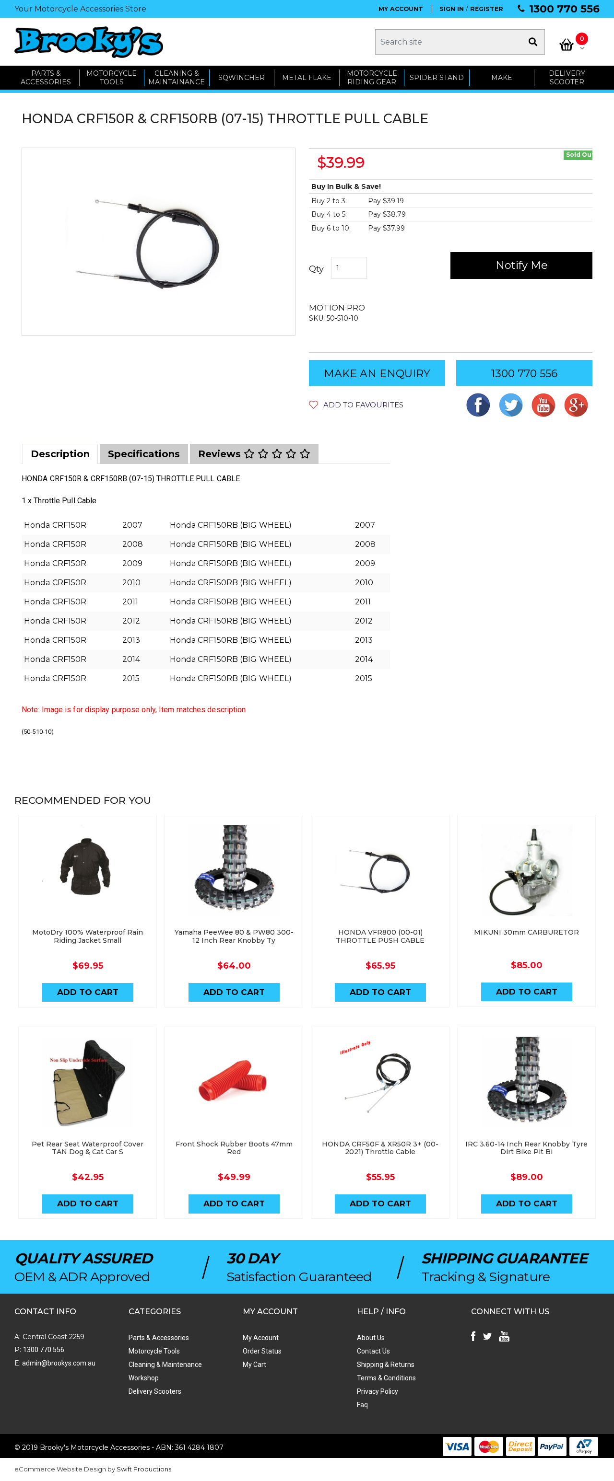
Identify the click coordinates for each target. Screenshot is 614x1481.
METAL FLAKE (306, 77)
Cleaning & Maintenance (165, 1364)
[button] (356, 404)
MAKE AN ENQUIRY (377, 373)
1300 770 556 (564, 8)
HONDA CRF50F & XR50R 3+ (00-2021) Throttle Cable (380, 1148)
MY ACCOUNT (400, 8)
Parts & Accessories (159, 1338)
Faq (362, 1405)
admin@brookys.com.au (58, 1363)
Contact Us (373, 1351)
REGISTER (486, 8)
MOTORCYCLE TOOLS (111, 77)
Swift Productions (144, 1469)
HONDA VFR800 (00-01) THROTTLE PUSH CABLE (380, 936)
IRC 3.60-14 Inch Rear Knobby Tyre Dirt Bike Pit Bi (526, 1148)
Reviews (221, 454)
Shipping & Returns (385, 1364)
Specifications (144, 454)
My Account (261, 1338)
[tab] (60, 454)
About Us (371, 1338)
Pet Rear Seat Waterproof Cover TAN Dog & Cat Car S (87, 1148)
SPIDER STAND (437, 77)
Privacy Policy (377, 1391)
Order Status (262, 1351)
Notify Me (522, 265)
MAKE (501, 77)
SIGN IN (451, 8)
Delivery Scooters (155, 1391)
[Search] (532, 42)
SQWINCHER (241, 77)
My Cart (254, 1364)
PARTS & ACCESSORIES (46, 77)
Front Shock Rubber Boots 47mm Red (234, 1148)
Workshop (144, 1378)
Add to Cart (87, 992)
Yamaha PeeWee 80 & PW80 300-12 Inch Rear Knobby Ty (234, 936)
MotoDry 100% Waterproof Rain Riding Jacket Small (87, 936)
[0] (566, 44)
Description (60, 454)
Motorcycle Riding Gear (372, 77)
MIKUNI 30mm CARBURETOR (526, 932)
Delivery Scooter (567, 77)
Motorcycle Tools (154, 1351)
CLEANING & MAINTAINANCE (176, 77)
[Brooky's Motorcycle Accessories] (88, 42)
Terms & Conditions (386, 1378)
